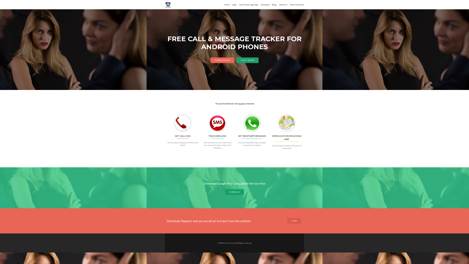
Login (234, 4)
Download (265, 4)
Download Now (222, 60)
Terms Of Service (297, 4)
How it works (247, 60)
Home (226, 4)
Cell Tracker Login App (248, 4)
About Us (283, 4)
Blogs (274, 4)
